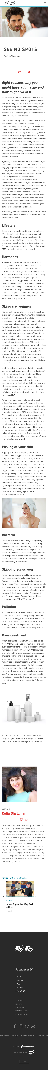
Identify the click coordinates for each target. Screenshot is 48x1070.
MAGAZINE (20, 991)
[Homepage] (9, 3)
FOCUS (18, 977)
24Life (10, 911)
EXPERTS (18, 1004)
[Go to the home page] (24, 949)
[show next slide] (35, 897)
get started (10, 900)
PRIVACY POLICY (21, 1014)
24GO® (13, 1036)
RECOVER (19, 987)
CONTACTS (19, 1007)
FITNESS (19, 980)
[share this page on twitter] (19, 73)
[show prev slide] (3, 897)
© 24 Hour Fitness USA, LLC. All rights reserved (32, 1036)
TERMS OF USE (21, 1011)
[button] (45, 3)
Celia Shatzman (13, 56)
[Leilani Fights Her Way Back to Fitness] (20, 889)
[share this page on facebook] (24, 73)
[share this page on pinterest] (28, 73)
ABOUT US (19, 1001)
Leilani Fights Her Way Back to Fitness (19, 906)
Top (24, 1062)
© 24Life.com (4, 1036)
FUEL (17, 984)
